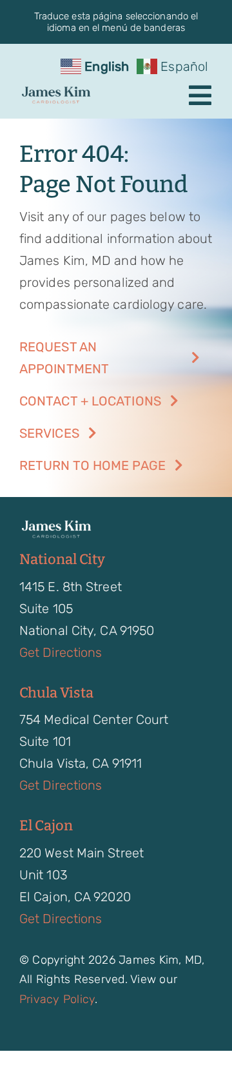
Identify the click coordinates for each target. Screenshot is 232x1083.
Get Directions (60, 652)
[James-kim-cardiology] (55, 91)
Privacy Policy (57, 999)
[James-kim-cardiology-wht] (56, 525)
